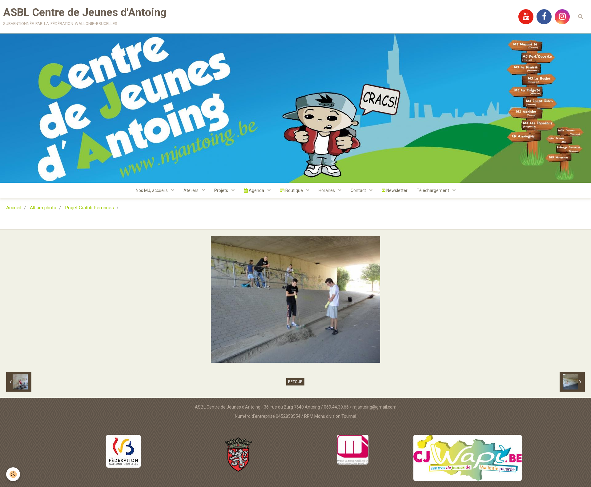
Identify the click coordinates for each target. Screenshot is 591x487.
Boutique (294, 190)
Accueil (13, 207)
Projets (221, 190)
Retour (295, 382)
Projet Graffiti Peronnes (89, 207)
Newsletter (396, 190)
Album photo (43, 207)
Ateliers (191, 190)
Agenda (256, 190)
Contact (359, 190)
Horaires (327, 190)
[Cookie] (13, 474)
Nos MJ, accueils (152, 190)
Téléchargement (433, 190)
